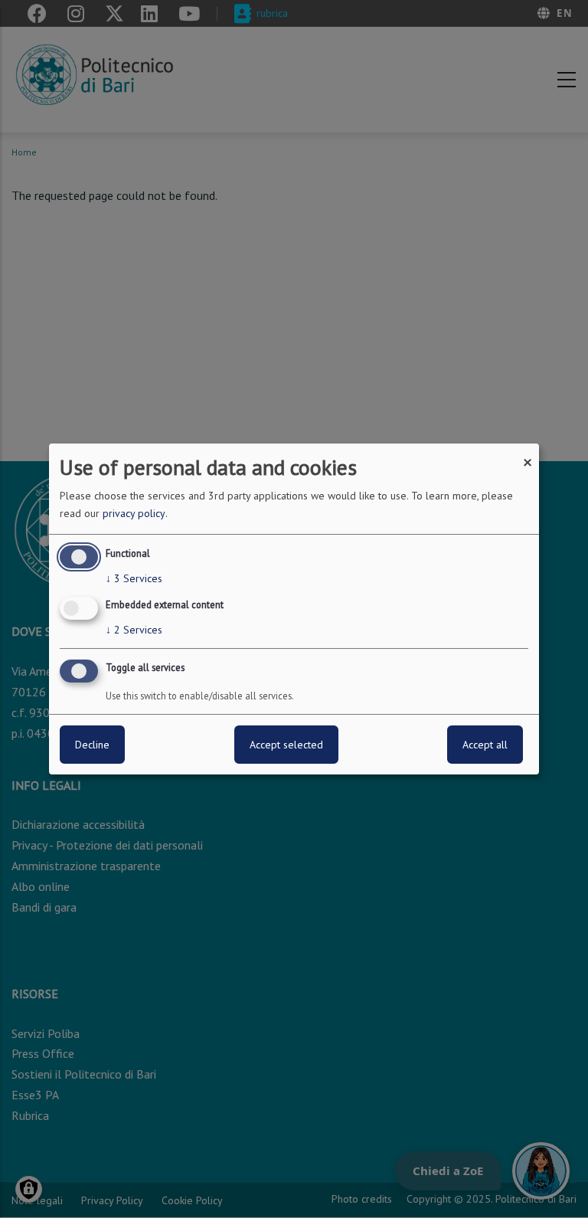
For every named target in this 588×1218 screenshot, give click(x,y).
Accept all (485, 744)
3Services (134, 578)
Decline (92, 744)
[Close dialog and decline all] (527, 453)
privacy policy (134, 513)
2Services (134, 630)
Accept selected (286, 744)
